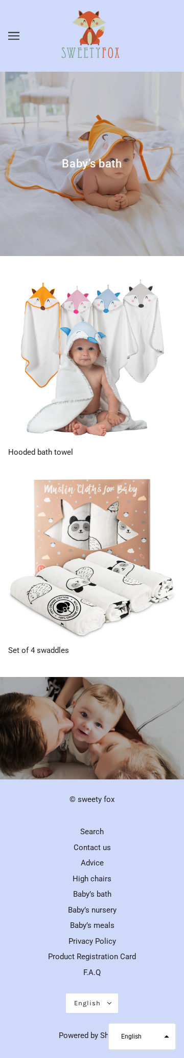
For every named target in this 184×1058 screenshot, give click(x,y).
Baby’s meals (92, 925)
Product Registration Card (92, 956)
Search (92, 831)
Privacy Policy (92, 941)
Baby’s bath (92, 894)
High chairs (92, 878)
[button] (142, 1036)
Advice (92, 862)
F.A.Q (92, 972)
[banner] (91, 35)
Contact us (92, 847)
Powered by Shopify (92, 1035)
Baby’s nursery (92, 910)
